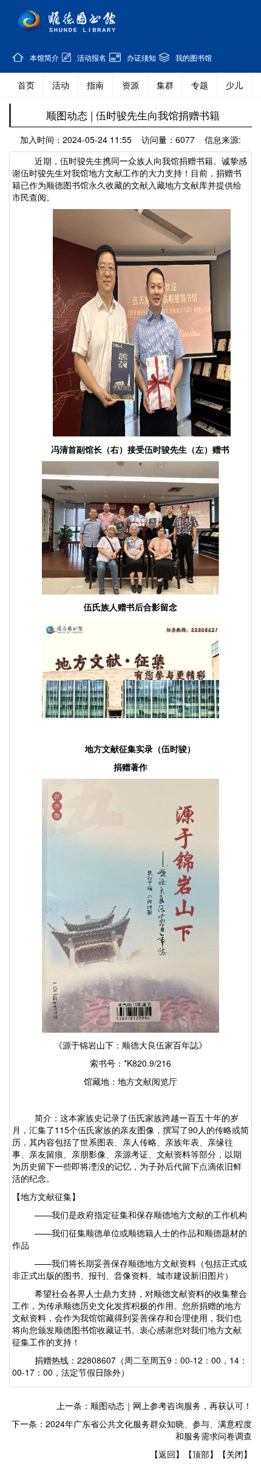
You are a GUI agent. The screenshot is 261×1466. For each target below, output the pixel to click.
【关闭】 (235, 1454)
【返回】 (167, 1454)
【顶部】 (201, 1454)
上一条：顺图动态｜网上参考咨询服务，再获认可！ (154, 1405)
